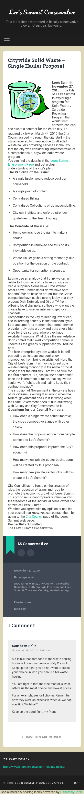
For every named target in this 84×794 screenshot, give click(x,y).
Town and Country (36, 590)
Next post (20, 608)
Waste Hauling (59, 590)
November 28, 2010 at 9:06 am (31, 650)
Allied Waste (29, 583)
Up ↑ (77, 782)
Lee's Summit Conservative (42, 12)
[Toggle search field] (77, 40)
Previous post (23, 602)
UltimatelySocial (71, 792)
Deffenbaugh (37, 587)
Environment (55, 587)
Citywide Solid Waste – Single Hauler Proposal (36, 63)
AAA (17, 583)
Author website (30, 552)
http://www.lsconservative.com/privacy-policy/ (34, 767)
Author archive (21, 552)
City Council (34, 516)
